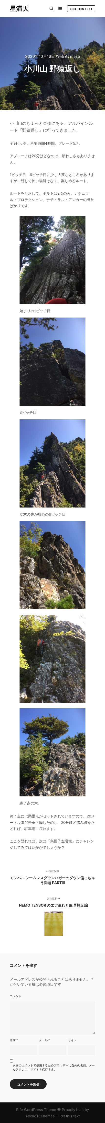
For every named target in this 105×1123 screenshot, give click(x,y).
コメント (15, 996)
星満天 (19, 8)
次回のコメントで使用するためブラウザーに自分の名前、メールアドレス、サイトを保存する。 (54, 1067)
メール (44, 1040)
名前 (14, 1040)
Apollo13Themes (40, 1116)
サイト (72, 1040)
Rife (19, 1109)
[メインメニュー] (60, 8)
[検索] (51, 8)
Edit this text (81, 9)
